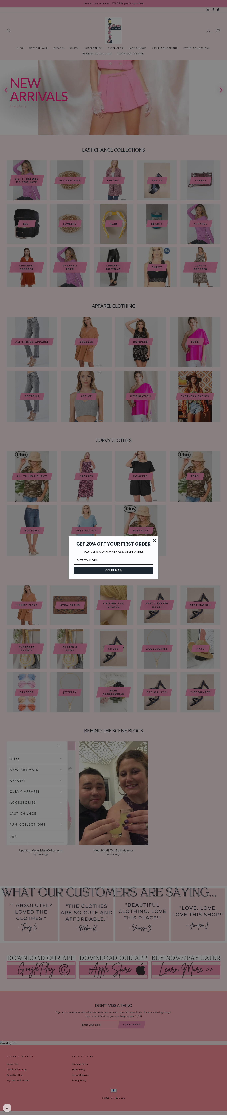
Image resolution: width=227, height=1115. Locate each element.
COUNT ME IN (113, 570)
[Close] (154, 540)
